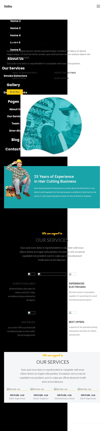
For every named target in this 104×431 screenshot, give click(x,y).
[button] (15, 92)
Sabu (8, 6)
